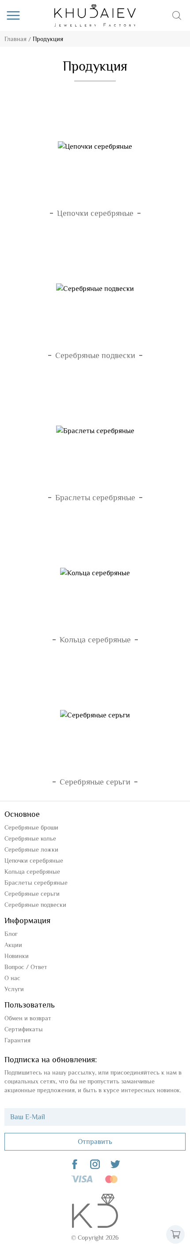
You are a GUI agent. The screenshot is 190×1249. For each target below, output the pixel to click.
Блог (11, 933)
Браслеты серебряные (36, 882)
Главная (15, 38)
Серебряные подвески (35, 904)
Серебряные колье (30, 838)
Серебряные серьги (32, 893)
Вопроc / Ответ (25, 966)
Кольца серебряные (32, 871)
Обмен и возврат (27, 1018)
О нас (12, 977)
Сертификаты (23, 1029)
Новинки (16, 955)
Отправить (95, 1142)
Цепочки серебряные (33, 860)
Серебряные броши (31, 827)
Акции (13, 944)
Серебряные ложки (31, 849)
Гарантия (17, 1040)
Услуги (14, 988)
